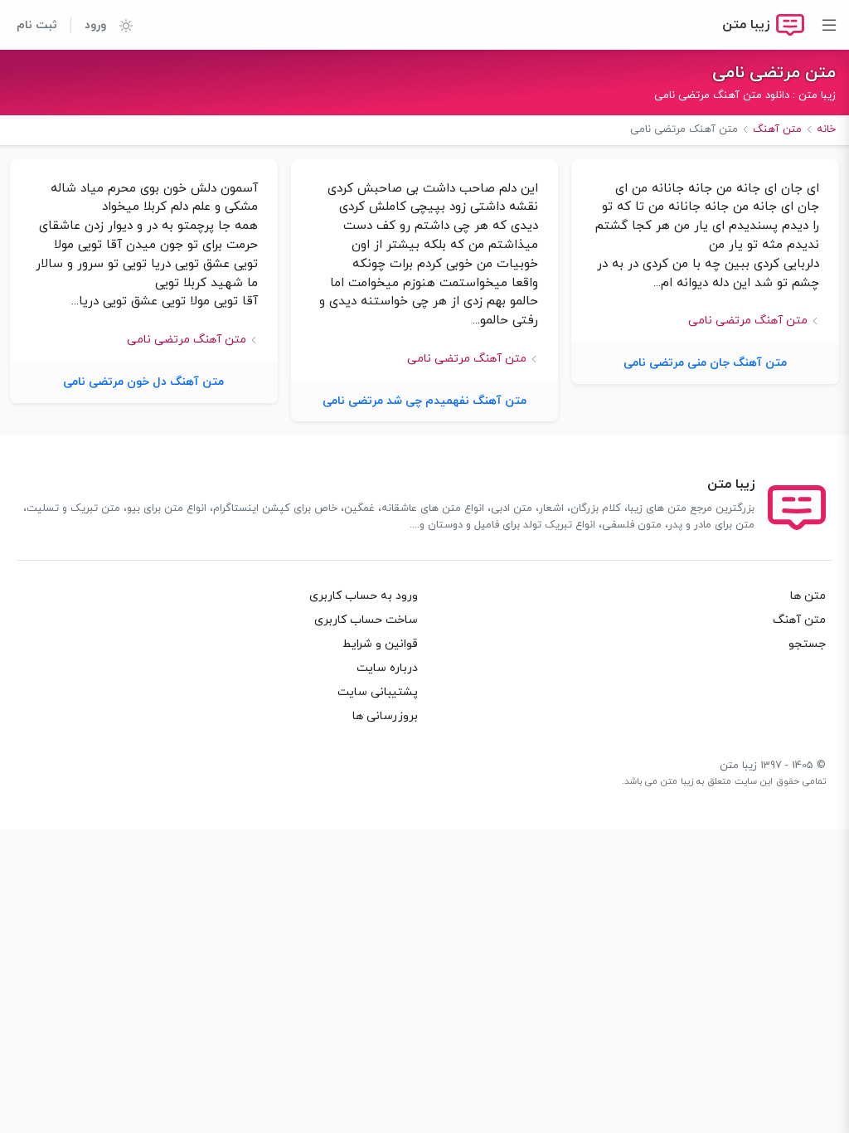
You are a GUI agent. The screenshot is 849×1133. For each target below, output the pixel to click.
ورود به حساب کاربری (363, 596)
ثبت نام (37, 25)
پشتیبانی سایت (377, 692)
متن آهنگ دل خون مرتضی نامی (143, 382)
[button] (119, 25)
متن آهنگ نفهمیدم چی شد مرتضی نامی (424, 401)
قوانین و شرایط (380, 644)
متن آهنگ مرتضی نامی (748, 320)
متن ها (808, 596)
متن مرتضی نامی (774, 73)
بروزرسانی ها (385, 716)
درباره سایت (387, 668)
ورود (95, 25)
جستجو (807, 644)
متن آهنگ (799, 620)
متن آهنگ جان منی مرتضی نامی (705, 363)
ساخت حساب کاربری (366, 620)
